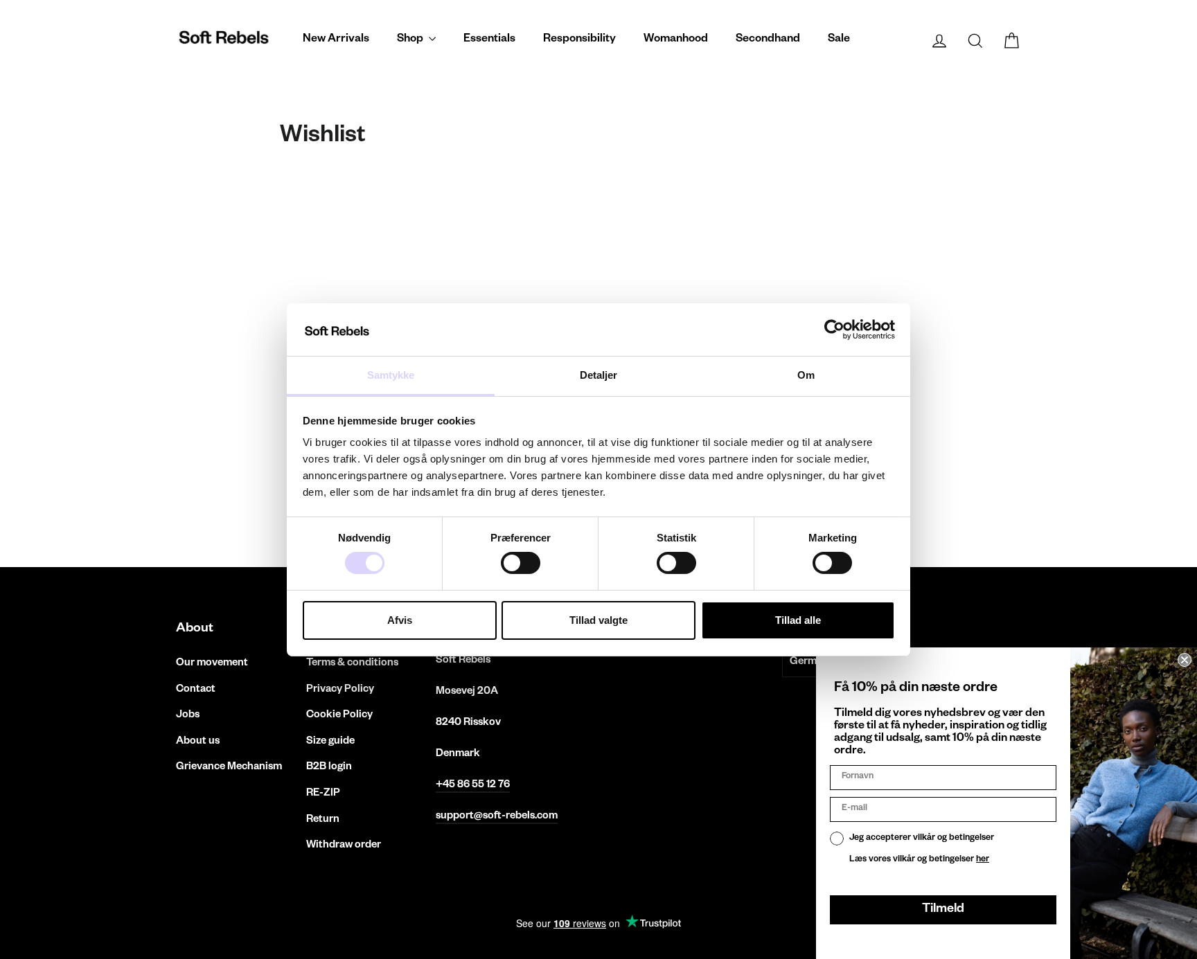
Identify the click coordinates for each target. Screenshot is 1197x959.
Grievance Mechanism (229, 767)
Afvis (399, 620)
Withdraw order (343, 846)
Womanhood (676, 40)
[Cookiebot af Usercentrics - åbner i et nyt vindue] (834, 329)
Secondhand (768, 40)
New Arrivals (336, 40)
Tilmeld (943, 910)
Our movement (212, 664)
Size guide (330, 742)
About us (198, 742)
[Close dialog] (1184, 660)
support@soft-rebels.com (497, 817)
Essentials (489, 40)
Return (322, 820)
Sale (839, 40)
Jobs (188, 716)
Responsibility (579, 40)
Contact (195, 690)
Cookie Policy (339, 716)
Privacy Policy (340, 690)
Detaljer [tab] (599, 375)
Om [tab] (806, 375)
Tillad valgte (598, 620)
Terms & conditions (352, 664)
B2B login (329, 767)
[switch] (520, 563)
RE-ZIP (323, 794)
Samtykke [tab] (391, 375)
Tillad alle (798, 620)
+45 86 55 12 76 (473, 785)
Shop (411, 40)
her (982, 860)
